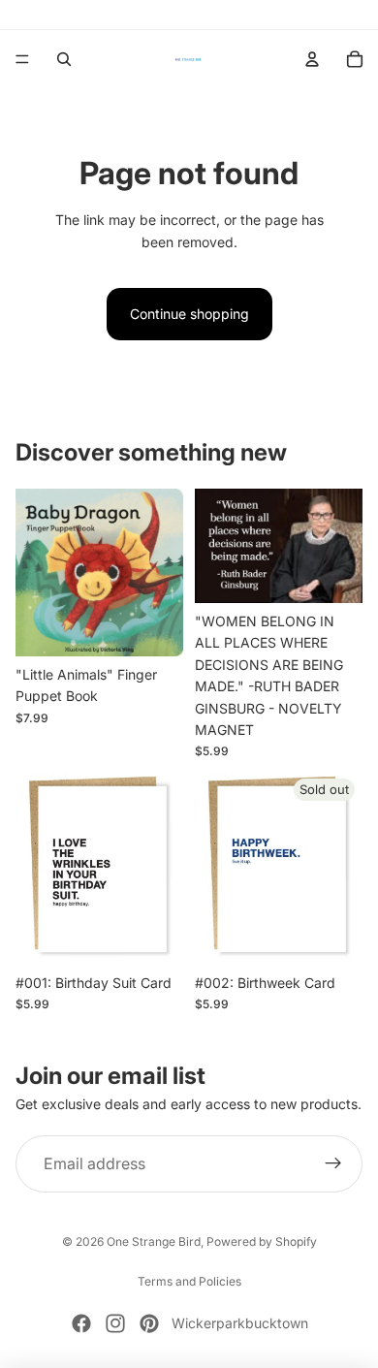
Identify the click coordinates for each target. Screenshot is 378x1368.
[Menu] (22, 59)
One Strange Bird (154, 1241)
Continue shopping (189, 313)
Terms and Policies (189, 1281)
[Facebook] (81, 1323)
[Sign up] (333, 1164)
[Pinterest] (149, 1323)
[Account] (312, 59)
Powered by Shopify (261, 1241)
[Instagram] (115, 1323)
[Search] (64, 59)
